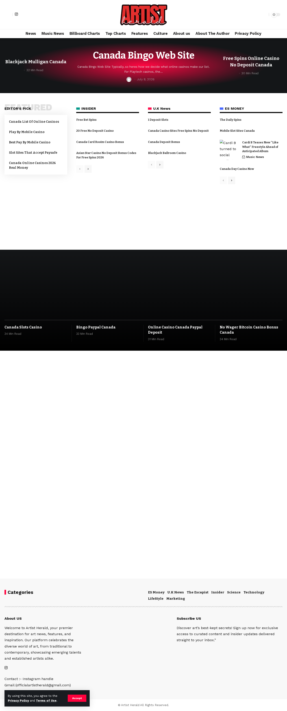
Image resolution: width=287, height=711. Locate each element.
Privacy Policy (18, 700)
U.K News (175, 592)
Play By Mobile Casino (27, 132)
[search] (264, 14)
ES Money (156, 592)
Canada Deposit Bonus (164, 142)
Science (234, 592)
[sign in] (8, 15)
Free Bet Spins (86, 119)
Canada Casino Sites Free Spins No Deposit (178, 130)
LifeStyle (155, 599)
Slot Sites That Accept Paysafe (33, 153)
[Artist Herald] (143, 14)
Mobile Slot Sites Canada (237, 130)
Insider (217, 592)
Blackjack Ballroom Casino (167, 153)
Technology (254, 592)
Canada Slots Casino (23, 327)
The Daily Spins (230, 119)
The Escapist (198, 592)
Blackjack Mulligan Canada (35, 61)
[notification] (257, 14)
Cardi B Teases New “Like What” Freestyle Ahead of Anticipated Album (260, 147)
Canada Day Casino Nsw (237, 169)
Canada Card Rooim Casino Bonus (100, 142)
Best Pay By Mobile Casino (29, 142)
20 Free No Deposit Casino (95, 130)
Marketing (175, 599)
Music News (255, 157)
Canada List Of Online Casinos (34, 122)
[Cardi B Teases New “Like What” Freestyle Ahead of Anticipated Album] (230, 150)
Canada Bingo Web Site (143, 55)
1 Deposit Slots (158, 119)
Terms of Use (46, 700)
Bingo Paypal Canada (95, 327)
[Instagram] (16, 14)
